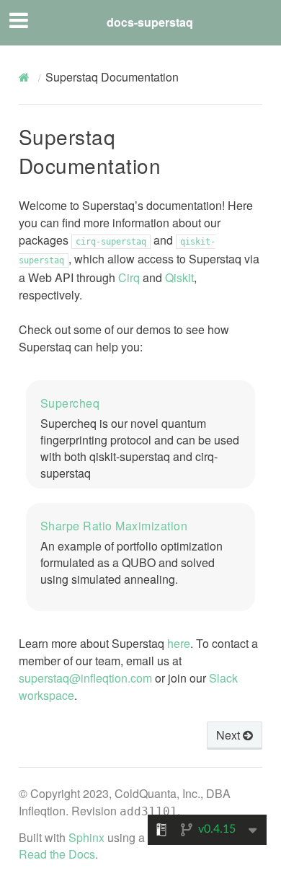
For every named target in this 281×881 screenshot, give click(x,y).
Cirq (129, 277)
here (178, 643)
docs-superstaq (150, 22)
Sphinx (86, 837)
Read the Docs (57, 854)
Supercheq (70, 403)
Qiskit (179, 277)
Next (229, 735)
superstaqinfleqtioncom (85, 678)
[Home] (26, 77)
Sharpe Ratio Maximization (114, 525)
